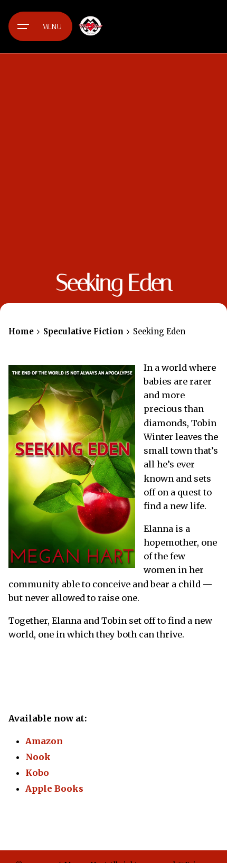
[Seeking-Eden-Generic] (71, 466)
